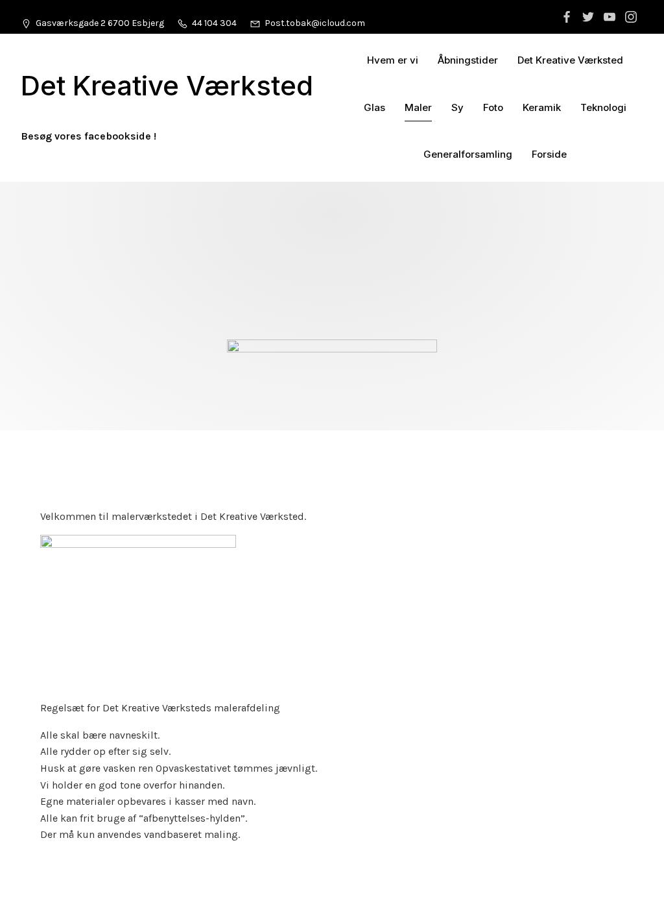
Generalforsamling (467, 154)
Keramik (542, 107)
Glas (374, 107)
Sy (457, 107)
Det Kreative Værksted (570, 60)
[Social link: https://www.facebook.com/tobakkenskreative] (568, 17)
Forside (549, 154)
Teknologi (603, 107)
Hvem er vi (392, 60)
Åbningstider (468, 60)
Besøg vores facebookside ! (88, 136)
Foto (493, 107)
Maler (418, 107)
